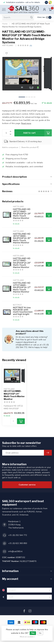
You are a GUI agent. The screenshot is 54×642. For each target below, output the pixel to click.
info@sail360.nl (15, 551)
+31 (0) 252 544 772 (17, 535)
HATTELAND (8, 45)
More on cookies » (27, 636)
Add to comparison (10, 147)
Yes (32, 633)
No (40, 633)
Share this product (29, 147)
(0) (31, 45)
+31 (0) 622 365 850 (17, 543)
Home (4, 24)
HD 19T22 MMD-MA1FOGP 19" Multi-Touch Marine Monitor (14, 395)
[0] (50, 9)
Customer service (27, 484)
